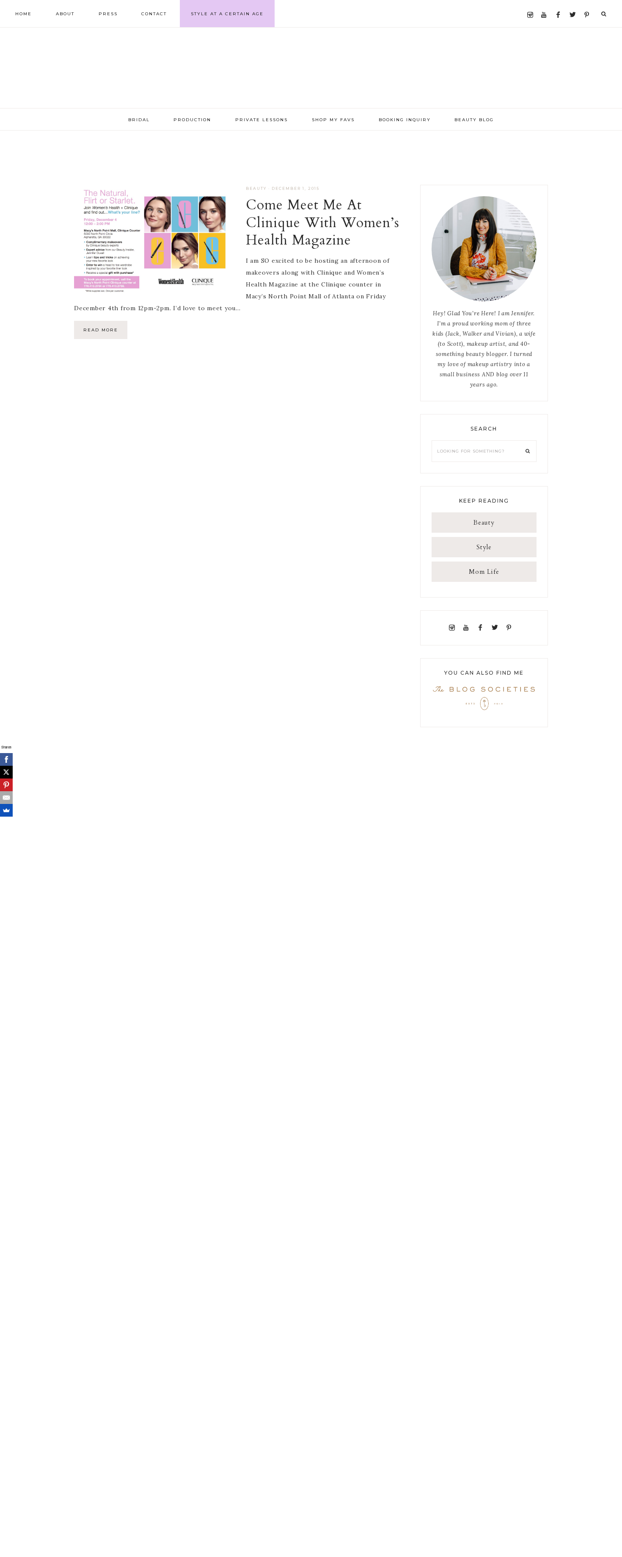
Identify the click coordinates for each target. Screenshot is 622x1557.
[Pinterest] (589, 5)
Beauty (256, 188)
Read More (100, 330)
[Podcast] (518, 627)
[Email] (6, 797)
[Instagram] (532, 5)
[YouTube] (546, 5)
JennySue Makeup (311, 67)
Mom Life (484, 571)
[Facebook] (560, 5)
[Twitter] (574, 5)
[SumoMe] (6, 810)
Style (484, 547)
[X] (6, 772)
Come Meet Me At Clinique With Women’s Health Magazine (322, 223)
